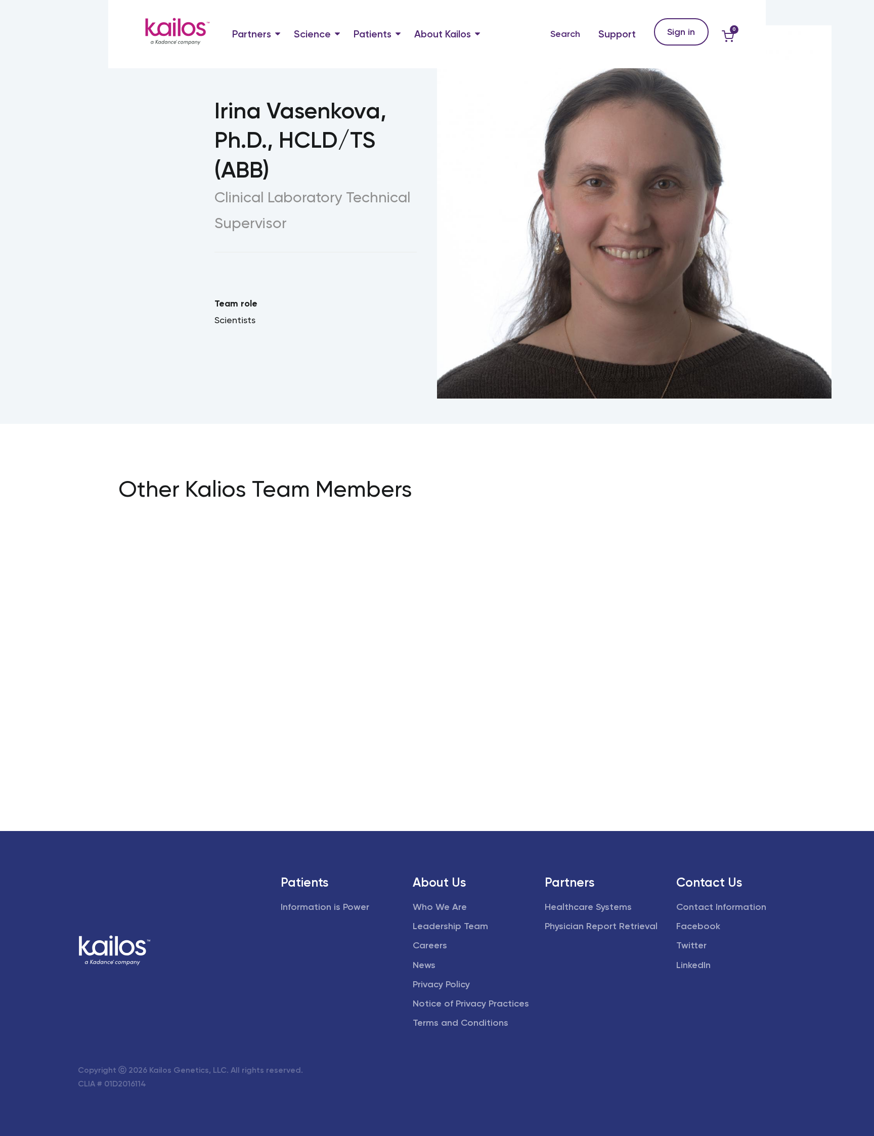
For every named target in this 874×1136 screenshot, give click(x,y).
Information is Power (325, 906)
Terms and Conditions (460, 1022)
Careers (430, 945)
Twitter (691, 945)
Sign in (681, 31)
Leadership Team (450, 926)
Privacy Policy (441, 984)
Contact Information (721, 906)
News (424, 965)
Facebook (698, 926)
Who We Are (440, 906)
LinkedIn (693, 965)
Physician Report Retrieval (601, 926)
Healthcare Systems (588, 906)
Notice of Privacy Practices (471, 1003)
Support (617, 34)
